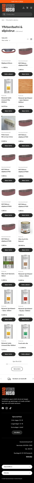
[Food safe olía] (25, 331)
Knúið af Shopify (18, 478)
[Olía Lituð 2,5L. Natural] (25, 227)
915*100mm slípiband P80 (23, 64)
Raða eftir (4, 38)
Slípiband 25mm (6, 63)
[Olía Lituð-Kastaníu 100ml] (8, 262)
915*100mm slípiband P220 (6, 240)
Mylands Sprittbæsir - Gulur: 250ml (8, 310)
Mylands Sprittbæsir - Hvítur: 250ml (25, 275)
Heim (3, 20)
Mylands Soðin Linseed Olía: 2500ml (6, 100)
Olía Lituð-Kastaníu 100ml (7, 275)
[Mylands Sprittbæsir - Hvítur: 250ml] (25, 262)
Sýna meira (17, 369)
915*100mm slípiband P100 (23, 205)
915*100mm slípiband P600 (6, 205)
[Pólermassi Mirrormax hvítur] (8, 123)
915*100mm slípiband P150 (23, 136)
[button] (27, 8)
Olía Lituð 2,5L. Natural (23, 240)
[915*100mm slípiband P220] (8, 227)
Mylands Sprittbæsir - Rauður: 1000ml (25, 310)
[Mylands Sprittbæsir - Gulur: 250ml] (8, 297)
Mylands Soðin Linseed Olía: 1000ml (8, 344)
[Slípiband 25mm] (8, 51)
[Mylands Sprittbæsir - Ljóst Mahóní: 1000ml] (25, 86)
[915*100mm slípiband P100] (25, 192)
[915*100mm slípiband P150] (25, 123)
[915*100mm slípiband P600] (8, 192)
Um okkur (17, 432)
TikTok (21, 1)
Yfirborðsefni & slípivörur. (12, 20)
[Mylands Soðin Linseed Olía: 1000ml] (8, 331)
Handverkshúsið (10, 478)
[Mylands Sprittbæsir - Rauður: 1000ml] (25, 297)
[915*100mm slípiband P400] (25, 158)
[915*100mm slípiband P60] (8, 158)
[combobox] (17, 14)
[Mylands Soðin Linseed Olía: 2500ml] (8, 86)
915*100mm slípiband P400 (23, 171)
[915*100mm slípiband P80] (25, 51)
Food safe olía (23, 343)
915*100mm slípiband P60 (6, 171)
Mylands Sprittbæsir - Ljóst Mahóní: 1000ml (25, 100)
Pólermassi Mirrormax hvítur (7, 136)
